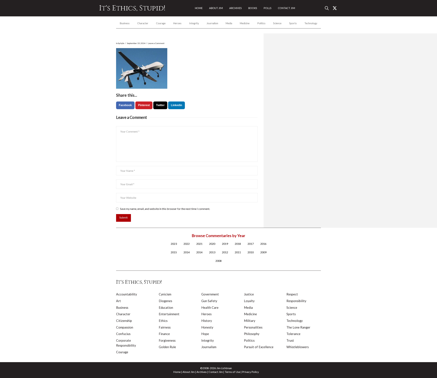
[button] (328, 8)
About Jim (188, 371)
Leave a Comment (156, 43)
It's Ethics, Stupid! (132, 8)
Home (177, 371)
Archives (201, 371)
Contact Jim (216, 371)
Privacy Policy (250, 371)
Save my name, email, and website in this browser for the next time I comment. (165, 208)
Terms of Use (232, 371)
